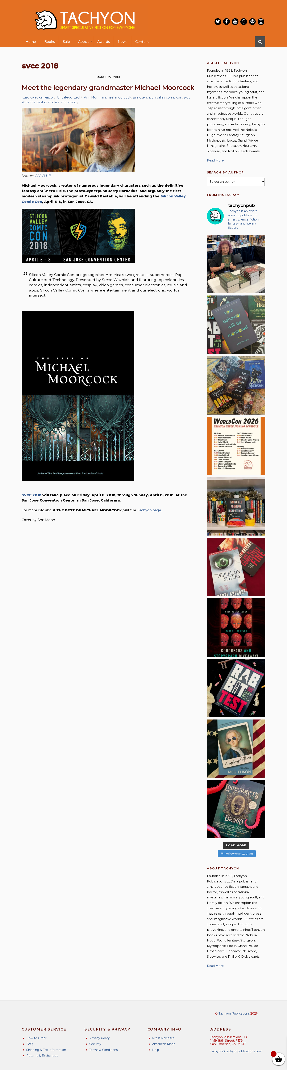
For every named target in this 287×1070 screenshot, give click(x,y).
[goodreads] (243, 21)
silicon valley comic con (164, 97)
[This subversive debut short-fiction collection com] (236, 688)
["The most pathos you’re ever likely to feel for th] (236, 324)
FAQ (29, 1044)
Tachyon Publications (234, 1013)
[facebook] (226, 21)
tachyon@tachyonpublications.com (236, 1051)
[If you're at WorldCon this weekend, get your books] (236, 446)
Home (31, 42)
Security (95, 1044)
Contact (142, 42)
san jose (139, 97)
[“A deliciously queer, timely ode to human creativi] (236, 506)
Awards (103, 42)
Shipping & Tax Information (46, 1050)
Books (49, 42)
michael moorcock (116, 97)
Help (155, 1050)
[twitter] (218, 21)
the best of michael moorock (53, 102)
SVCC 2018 (31, 495)
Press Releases (163, 1038)
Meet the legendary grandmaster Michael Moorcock (108, 87)
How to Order (36, 1038)
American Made (163, 1044)
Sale (66, 42)
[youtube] (235, 21)
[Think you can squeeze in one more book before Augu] (236, 385)
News (122, 42)
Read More (215, 160)
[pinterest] (252, 21)
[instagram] (261, 21)
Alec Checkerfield (37, 97)
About (83, 42)
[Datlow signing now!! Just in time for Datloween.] (236, 264)
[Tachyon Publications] (85, 33)
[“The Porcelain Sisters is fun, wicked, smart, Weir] (236, 567)
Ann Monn (92, 97)
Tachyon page (149, 510)
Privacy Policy (99, 1038)
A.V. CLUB (43, 176)
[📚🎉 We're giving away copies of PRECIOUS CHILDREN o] (236, 627)
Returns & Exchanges (42, 1056)
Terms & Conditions (103, 1050)
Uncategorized (68, 97)
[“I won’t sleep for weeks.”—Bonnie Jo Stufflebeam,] (236, 809)
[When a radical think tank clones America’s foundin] (236, 748)
